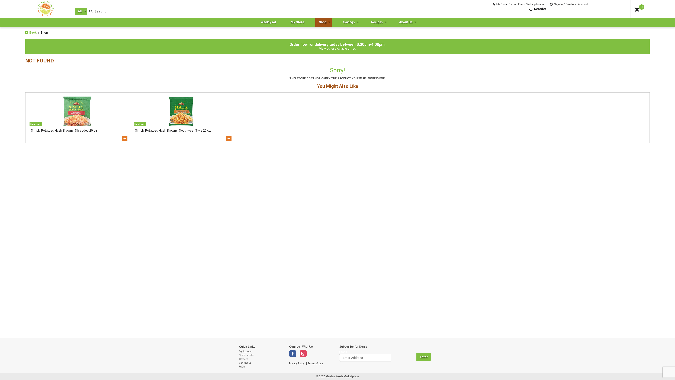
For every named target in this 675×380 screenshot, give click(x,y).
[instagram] (303, 353)
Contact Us (245, 362)
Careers (243, 359)
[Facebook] (292, 353)
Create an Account (577, 4)
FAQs (242, 366)
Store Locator (246, 355)
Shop (44, 32)
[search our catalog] (91, 11)
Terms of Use (315, 363)
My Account (245, 351)
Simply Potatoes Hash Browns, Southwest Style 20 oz (173, 130)
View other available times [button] (337, 48)
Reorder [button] (540, 9)
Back (33, 32)
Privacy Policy (296, 363)
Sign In (558, 4)
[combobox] (81, 11)
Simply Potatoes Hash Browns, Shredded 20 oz (64, 130)
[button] (526, 4)
